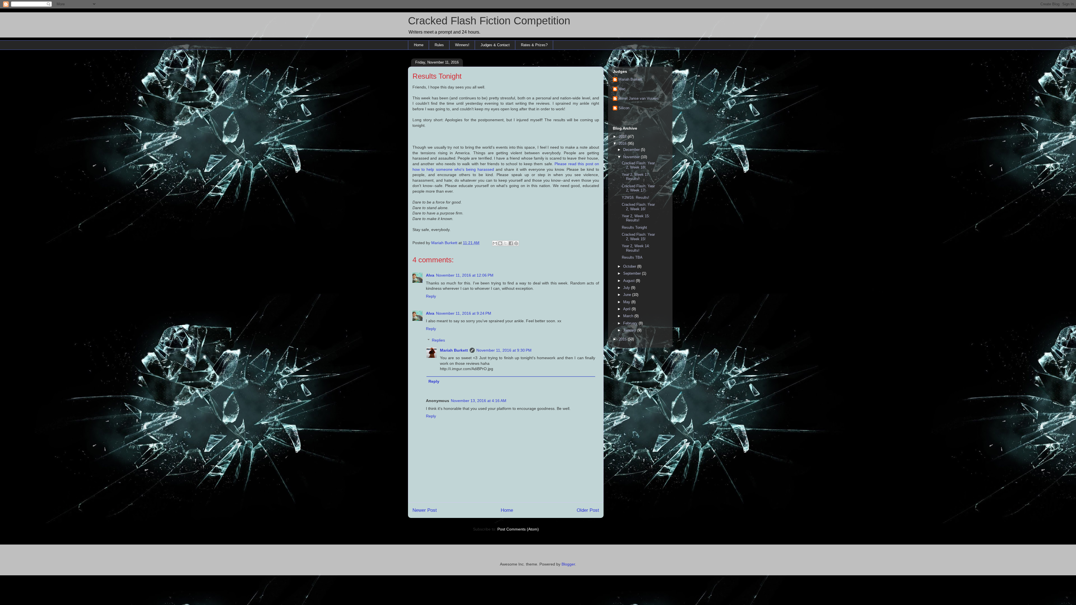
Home (418, 45)
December (632, 150)
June (627, 295)
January (630, 330)
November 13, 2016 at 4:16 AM (478, 400)
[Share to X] (505, 243)
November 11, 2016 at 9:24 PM (463, 313)
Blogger (568, 564)
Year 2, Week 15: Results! (636, 218)
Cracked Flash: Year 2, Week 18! (638, 165)
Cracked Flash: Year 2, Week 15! (638, 236)
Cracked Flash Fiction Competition (489, 21)
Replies (438, 340)
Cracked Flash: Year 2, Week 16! (638, 206)
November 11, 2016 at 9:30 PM (504, 350)
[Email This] (495, 243)
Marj (621, 89)
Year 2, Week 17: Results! (636, 176)
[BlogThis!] (500, 243)
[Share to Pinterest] (516, 243)
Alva (430, 275)
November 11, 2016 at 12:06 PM (464, 275)
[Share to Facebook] (511, 243)
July (627, 288)
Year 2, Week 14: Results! (636, 248)
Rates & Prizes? (534, 45)
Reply (431, 296)
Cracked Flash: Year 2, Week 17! (638, 188)
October (630, 266)
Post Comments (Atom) (518, 529)
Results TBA (632, 257)
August (629, 281)
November (632, 157)
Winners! (462, 45)
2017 (623, 136)
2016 (623, 143)
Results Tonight (634, 227)
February (631, 323)
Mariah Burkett (454, 350)
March (628, 316)
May (627, 302)
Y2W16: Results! (635, 197)
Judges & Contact (495, 45)
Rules (439, 45)
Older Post (588, 510)
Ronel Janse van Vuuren (638, 98)
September (632, 273)
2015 (623, 339)
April (627, 309)
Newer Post (424, 510)
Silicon (623, 108)
